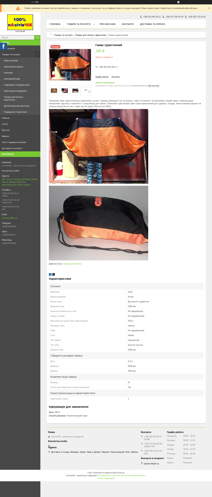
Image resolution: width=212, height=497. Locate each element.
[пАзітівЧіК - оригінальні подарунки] (20, 22)
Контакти (128, 24)
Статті (5, 124)
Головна (55, 24)
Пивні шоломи (11, 60)
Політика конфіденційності (134, 475)
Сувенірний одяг (12, 78)
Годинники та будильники (17, 84)
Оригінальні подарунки (15, 90)
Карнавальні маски (13, 66)
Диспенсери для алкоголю (17, 105)
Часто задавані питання (14, 142)
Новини (5, 118)
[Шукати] (37, 37)
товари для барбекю (72, 264)
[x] (53, 275)
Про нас (6, 130)
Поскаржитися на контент (109, 475)
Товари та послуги (11, 54)
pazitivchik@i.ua (9, 218)
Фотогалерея (8, 48)
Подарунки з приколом (15, 111)
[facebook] (50, 275)
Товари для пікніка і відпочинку (13, 98)
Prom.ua (120, 473)
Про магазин (107, 24)
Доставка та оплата (12, 148)
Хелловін (8, 72)
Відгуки (5, 136)
